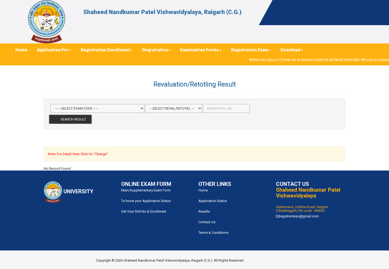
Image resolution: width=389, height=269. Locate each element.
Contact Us (206, 222)
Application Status (212, 201)
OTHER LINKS (214, 184)
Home (203, 190)
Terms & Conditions (213, 233)
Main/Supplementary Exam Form (146, 190)
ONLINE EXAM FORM (146, 184)
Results (204, 211)
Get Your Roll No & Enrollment (143, 211)
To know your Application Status (146, 201)
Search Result (71, 119)
